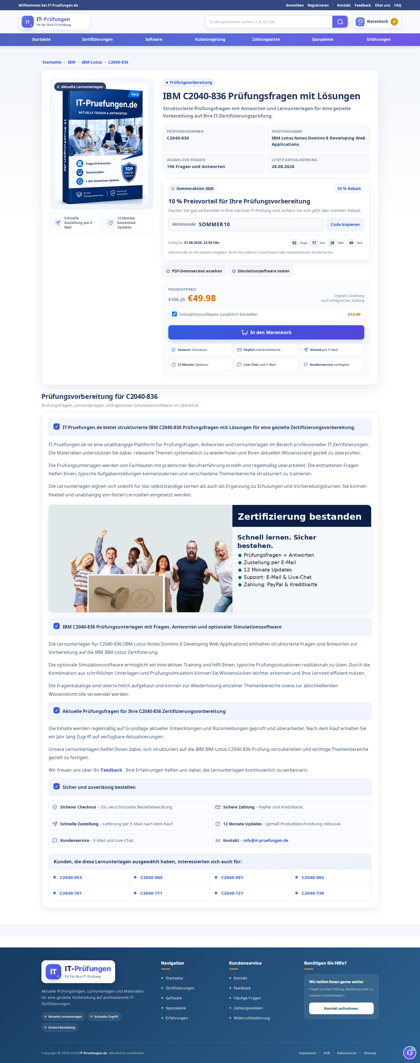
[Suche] (340, 21)
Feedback (363, 5)
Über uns (382, 5)
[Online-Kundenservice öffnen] (409, 1052)
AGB (326, 1053)
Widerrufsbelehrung (252, 1018)
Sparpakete (322, 39)
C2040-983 (313, 877)
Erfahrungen (379, 39)
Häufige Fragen (247, 998)
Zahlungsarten (266, 39)
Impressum (307, 1053)
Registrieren (318, 5)
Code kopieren (345, 224)
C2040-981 (232, 877)
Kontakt (344, 5)
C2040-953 (71, 877)
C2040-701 (71, 893)
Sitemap (370, 1053)
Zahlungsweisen (248, 1008)
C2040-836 (118, 62)
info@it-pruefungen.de (265, 840)
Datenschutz (347, 1053)
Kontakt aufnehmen (341, 1008)
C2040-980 (151, 877)
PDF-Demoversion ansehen (197, 271)
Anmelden (295, 5)
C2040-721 (232, 893)
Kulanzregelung (210, 39)
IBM (71, 62)
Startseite (41, 39)
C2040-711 (151, 893)
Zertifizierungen (97, 39)
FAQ (397, 5)
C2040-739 (313, 893)
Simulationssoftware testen (264, 271)
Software (153, 39)
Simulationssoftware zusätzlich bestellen (218, 314)
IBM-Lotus (92, 62)
